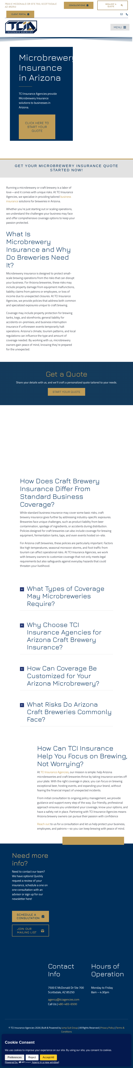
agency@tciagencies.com (63, 999)
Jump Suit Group (69, 1028)
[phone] (127, 14)
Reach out (43, 824)
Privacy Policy (107, 1028)
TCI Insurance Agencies (55, 772)
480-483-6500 (67, 1004)
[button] (66, 596)
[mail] (121, 14)
